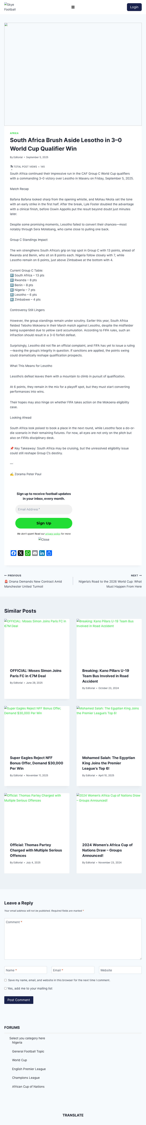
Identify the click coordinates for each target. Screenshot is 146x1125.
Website (106, 970)
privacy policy (52, 533)
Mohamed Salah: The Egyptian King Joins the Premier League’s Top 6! (108, 763)
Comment (14, 922)
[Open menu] (73, 7)
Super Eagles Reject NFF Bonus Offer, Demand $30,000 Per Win (36, 763)
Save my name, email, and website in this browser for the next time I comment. (59, 980)
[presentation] (36, 640)
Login (134, 7)
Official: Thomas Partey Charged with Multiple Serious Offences (36, 850)
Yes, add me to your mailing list (29, 988)
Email (58, 970)
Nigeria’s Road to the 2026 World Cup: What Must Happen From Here (110, 581)
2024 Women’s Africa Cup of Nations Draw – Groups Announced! (107, 850)
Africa (14, 133)
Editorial (18, 157)
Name (11, 970)
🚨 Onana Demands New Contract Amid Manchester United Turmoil (33, 581)
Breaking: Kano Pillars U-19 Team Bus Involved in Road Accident (105, 675)
